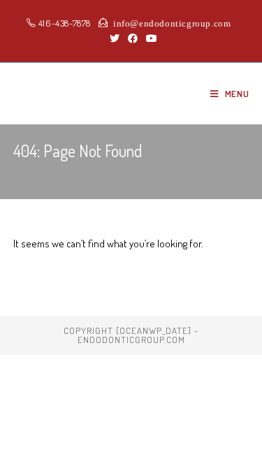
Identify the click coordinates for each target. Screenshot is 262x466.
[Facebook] (133, 38)
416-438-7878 (63, 23)
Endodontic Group (87, 93)
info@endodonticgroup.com (169, 22)
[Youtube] (149, 38)
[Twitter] (114, 38)
